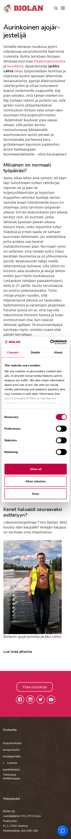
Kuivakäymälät (12, 756)
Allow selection (35, 481)
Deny (35, 493)
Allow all (35, 469)
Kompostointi (11, 749)
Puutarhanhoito (12, 743)
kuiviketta (15, 66)
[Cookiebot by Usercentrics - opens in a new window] (50, 342)
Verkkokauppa (11, 778)
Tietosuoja (9, 774)
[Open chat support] (62, 830)
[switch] (61, 429)
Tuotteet (12, 763)
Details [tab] (35, 352)
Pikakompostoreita (49, 61)
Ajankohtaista (11, 769)
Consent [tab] (13, 352)
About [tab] (58, 352)
